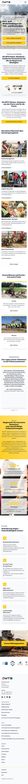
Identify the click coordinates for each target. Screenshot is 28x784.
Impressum (3, 769)
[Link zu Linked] (7, 697)
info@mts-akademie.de (6, 693)
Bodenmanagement (5, 704)
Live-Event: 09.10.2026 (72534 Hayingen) (10, 717)
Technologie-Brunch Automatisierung (9, 733)
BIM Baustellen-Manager (7, 709)
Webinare (3, 756)
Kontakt (3, 762)
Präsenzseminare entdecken (14, 42)
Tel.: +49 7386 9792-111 (6, 692)
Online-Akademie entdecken (14, 38)
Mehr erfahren (14, 310)
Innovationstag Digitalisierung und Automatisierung (12, 738)
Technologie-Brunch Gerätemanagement (10, 727)
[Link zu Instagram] (5, 697)
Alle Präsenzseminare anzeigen (14, 121)
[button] (25, 2)
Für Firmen (3, 754)
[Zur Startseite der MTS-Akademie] (5, 2)
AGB (2, 775)
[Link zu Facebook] (2, 697)
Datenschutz (4, 772)
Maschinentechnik (5, 712)
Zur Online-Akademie (14, 78)
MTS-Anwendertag (5, 736)
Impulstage (3, 715)
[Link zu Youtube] (9, 697)
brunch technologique (6, 725)
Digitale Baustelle (5, 706)
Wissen (3, 759)
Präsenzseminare (5, 748)
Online (2, 746)
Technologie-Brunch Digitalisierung (9, 730)
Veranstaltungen (5, 751)
